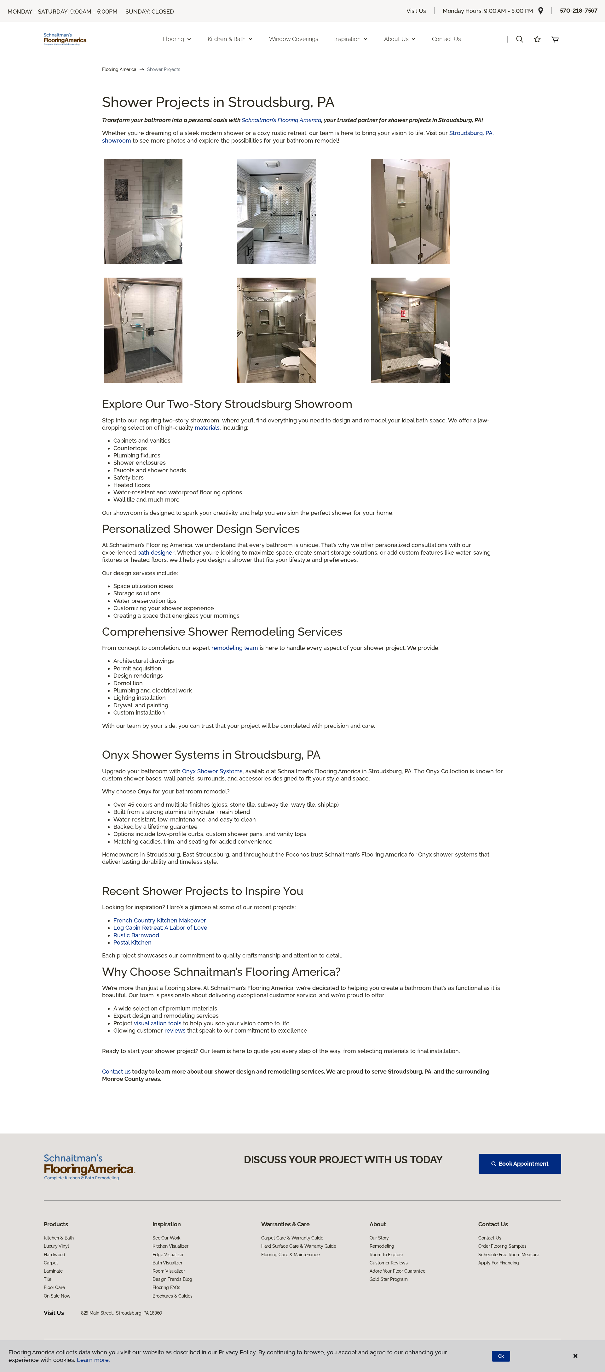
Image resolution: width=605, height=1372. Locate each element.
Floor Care (54, 1287)
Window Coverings (293, 39)
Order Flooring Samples (502, 1246)
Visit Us (416, 11)
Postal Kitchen (132, 942)
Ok (501, 1356)
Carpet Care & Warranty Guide (292, 1237)
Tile (47, 1279)
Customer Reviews (389, 1262)
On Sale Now (57, 1295)
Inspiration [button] (347, 39)
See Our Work (167, 1237)
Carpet (51, 1262)
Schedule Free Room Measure (508, 1254)
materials (207, 427)
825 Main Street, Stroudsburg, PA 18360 (122, 1313)
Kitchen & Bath (59, 1237)
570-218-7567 (578, 10)
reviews (175, 1030)
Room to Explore (386, 1254)
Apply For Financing (498, 1262)
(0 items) (555, 39)
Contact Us (446, 39)
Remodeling (382, 1246)
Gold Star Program (389, 1279)
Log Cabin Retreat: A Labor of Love (160, 927)
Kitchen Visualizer (170, 1246)
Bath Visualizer (167, 1262)
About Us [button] (396, 39)
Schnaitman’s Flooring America (281, 120)
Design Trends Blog (172, 1279)
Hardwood (54, 1254)
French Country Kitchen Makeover (159, 920)
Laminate (53, 1271)
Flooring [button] (173, 39)
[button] (519, 39)
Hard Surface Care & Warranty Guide (298, 1246)
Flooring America (119, 69)
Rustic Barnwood (136, 935)
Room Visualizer (169, 1271)
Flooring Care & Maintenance (290, 1254)
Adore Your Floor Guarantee (397, 1271)
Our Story (379, 1237)
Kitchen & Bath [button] (226, 39)
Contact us (116, 1071)
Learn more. (93, 1360)
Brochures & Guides (172, 1295)
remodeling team (234, 648)
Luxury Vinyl (56, 1246)
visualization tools (158, 1023)
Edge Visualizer (168, 1254)
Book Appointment (524, 1163)
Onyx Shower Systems (212, 771)
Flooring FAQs (166, 1287)
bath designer (156, 552)
